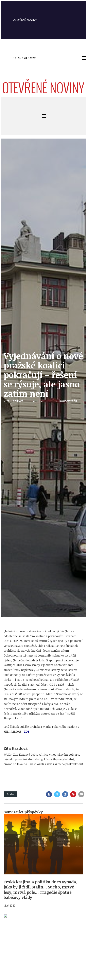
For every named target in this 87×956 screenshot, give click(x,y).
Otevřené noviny (25, 20)
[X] (57, 794)
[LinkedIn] (65, 794)
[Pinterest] (73, 794)
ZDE (26, 731)
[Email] (81, 794)
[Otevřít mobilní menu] (84, 58)
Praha (10, 794)
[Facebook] (49, 794)
